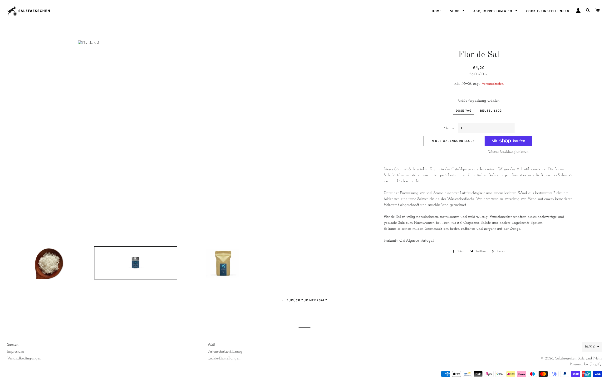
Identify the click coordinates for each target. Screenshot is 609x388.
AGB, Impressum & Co (493, 11)
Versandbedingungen (24, 358)
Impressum (15, 351)
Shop (455, 11)
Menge (448, 128)
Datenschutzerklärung (225, 351)
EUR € (590, 347)
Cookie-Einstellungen (548, 11)
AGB (211, 345)
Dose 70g (463, 111)
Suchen (13, 345)
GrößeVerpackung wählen (479, 101)
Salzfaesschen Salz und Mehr (578, 358)
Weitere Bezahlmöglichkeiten (508, 152)
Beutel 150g (491, 111)
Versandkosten (492, 84)
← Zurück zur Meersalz (304, 300)
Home (437, 11)
